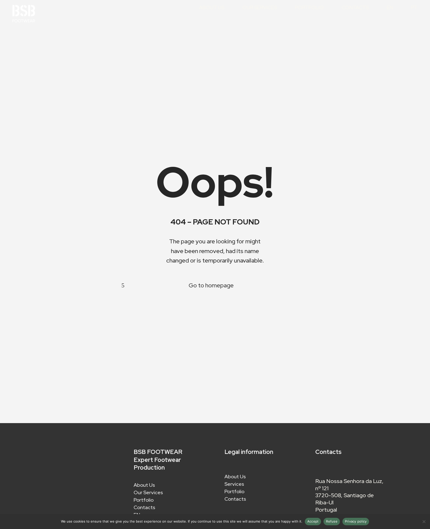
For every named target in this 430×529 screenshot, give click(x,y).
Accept (313, 521)
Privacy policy (356, 521)
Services (234, 484)
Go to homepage (211, 285)
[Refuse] (423, 521)
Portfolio (309, 8)
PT (414, 8)
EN (390, 8)
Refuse (331, 521)
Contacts (355, 8)
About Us (211, 8)
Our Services (259, 8)
